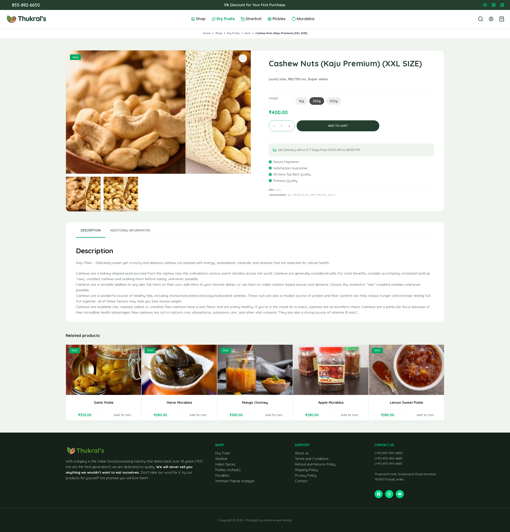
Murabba (305, 19)
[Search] (480, 19)
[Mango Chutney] (255, 370)
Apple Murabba (330, 402)
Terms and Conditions (312, 458)
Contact (301, 481)
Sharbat (254, 19)
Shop (201, 19)
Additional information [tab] (130, 230)
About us (302, 453)
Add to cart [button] (122, 415)
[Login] (491, 19)
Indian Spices (225, 464)
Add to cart (338, 126)
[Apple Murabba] (330, 370)
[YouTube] (502, 5)
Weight (273, 98)
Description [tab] (91, 230)
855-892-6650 (26, 5)
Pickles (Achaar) (227, 470)
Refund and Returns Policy (315, 464)
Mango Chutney (255, 402)
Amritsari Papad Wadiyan (234, 481)
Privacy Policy (305, 475)
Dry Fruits (226, 19)
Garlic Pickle (104, 402)
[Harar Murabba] (179, 370)
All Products (297, 194)
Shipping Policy (306, 470)
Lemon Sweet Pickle (406, 402)
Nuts (331, 194)
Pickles (279, 19)
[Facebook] (485, 5)
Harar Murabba (179, 402)
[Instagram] (493, 5)
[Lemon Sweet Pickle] (406, 370)
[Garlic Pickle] (103, 370)
